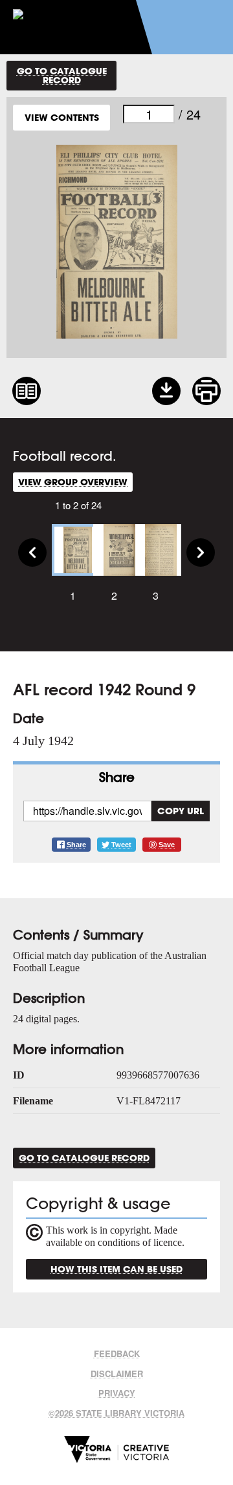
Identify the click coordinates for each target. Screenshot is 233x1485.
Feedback (117, 1353)
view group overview (73, 482)
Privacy (116, 1393)
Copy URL (180, 811)
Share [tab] (117, 777)
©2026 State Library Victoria (116, 1413)
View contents (62, 117)
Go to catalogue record (62, 75)
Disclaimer (117, 1373)
